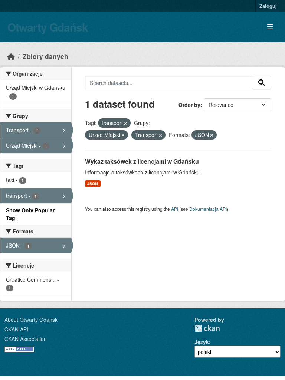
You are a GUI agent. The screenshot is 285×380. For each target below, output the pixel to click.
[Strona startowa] (11, 56)
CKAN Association (25, 339)
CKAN (207, 328)
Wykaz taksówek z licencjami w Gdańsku (142, 161)
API (174, 209)
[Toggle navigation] (270, 27)
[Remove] (125, 123)
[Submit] (261, 82)
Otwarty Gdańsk (47, 27)
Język (201, 341)
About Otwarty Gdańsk (31, 319)
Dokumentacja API (208, 209)
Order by (189, 104)
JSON (92, 183)
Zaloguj (268, 5)
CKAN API (16, 329)
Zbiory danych (45, 56)
